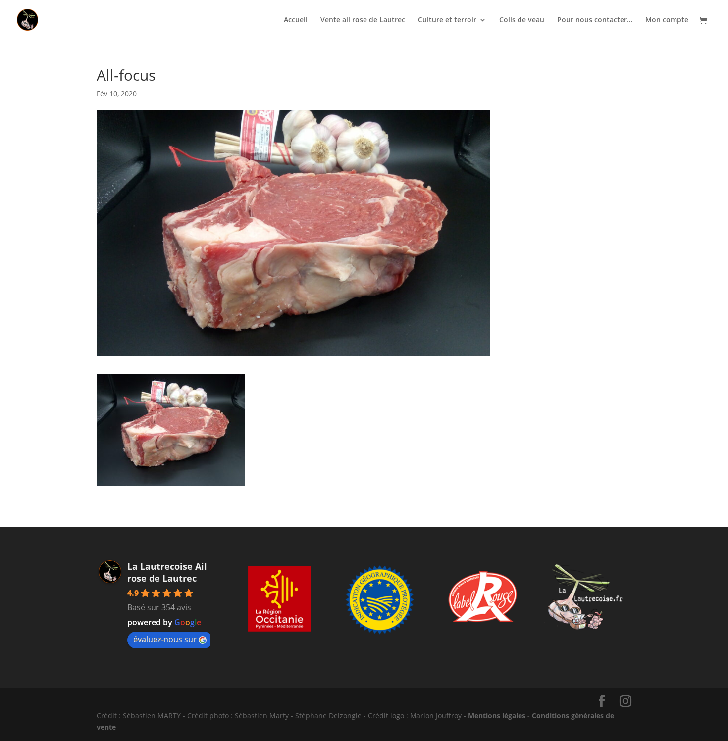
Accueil (296, 20)
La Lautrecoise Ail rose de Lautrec (167, 572)
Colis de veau (521, 20)
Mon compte (666, 20)
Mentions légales (496, 715)
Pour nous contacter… (594, 20)
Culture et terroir (447, 20)
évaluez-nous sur (165, 639)
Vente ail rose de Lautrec (362, 20)
